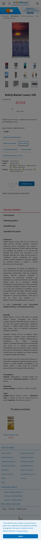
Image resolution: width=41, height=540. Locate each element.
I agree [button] (20, 536)
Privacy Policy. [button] (22, 531)
